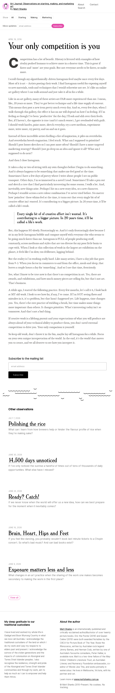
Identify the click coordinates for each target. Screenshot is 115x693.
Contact (94, 4)
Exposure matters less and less (41, 569)
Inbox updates (10, 26)
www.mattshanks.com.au (86, 679)
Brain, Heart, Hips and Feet (38, 533)
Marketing (47, 17)
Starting (22, 17)
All (12, 17)
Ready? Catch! (23, 497)
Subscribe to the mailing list (25, 358)
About (81, 4)
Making (34, 17)
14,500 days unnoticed (32, 460)
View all (14, 597)
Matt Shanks (20, 9)
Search (81, 8)
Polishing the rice (26, 424)
